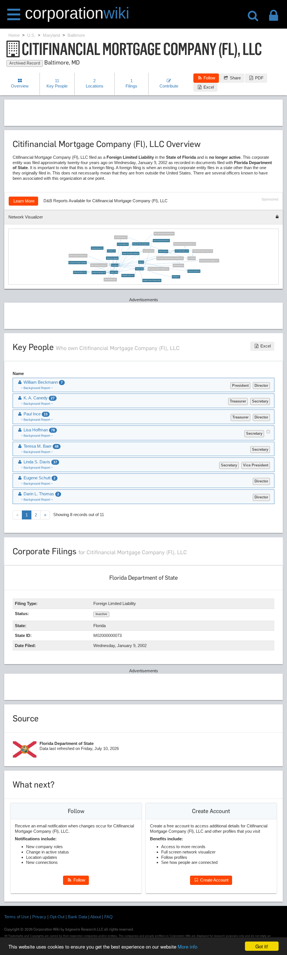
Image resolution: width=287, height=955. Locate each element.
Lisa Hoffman (115, 265)
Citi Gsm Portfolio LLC (122, 244)
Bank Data (77, 916)
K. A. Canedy (191, 258)
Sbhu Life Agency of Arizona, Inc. (78, 255)
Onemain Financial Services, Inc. (161, 240)
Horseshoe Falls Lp (148, 250)
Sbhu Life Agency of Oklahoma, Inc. (209, 260)
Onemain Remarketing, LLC (98, 272)
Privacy (39, 916)
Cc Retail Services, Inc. (121, 237)
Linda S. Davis (113, 272)
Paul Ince (141, 262)
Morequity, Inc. (175, 276)
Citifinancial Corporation (112, 258)
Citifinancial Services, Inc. (80, 272)
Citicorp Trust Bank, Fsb (194, 271)
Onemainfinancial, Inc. (110, 279)
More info (187, 946)
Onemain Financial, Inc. (97, 247)
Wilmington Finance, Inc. (128, 275)
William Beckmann (163, 251)
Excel (208, 87)
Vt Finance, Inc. (111, 250)
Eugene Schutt (38, 477)
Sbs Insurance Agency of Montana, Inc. (158, 269)
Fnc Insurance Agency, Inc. (181, 251)
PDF (258, 77)
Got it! (261, 946)
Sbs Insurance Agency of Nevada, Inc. (163, 233)
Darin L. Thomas (40, 493)
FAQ (108, 916)
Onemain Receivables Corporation (130, 253)
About (95, 916)
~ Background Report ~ (37, 388)
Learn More (23, 201)
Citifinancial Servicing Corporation (141, 243)
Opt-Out (57, 916)
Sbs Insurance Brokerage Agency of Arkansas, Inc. (170, 258)
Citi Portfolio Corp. (178, 265)
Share (235, 77)
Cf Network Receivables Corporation (77, 262)
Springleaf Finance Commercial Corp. (152, 280)
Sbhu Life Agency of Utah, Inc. (99, 265)
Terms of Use (16, 916)
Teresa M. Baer (139, 268)
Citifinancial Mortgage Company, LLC (202, 251)
